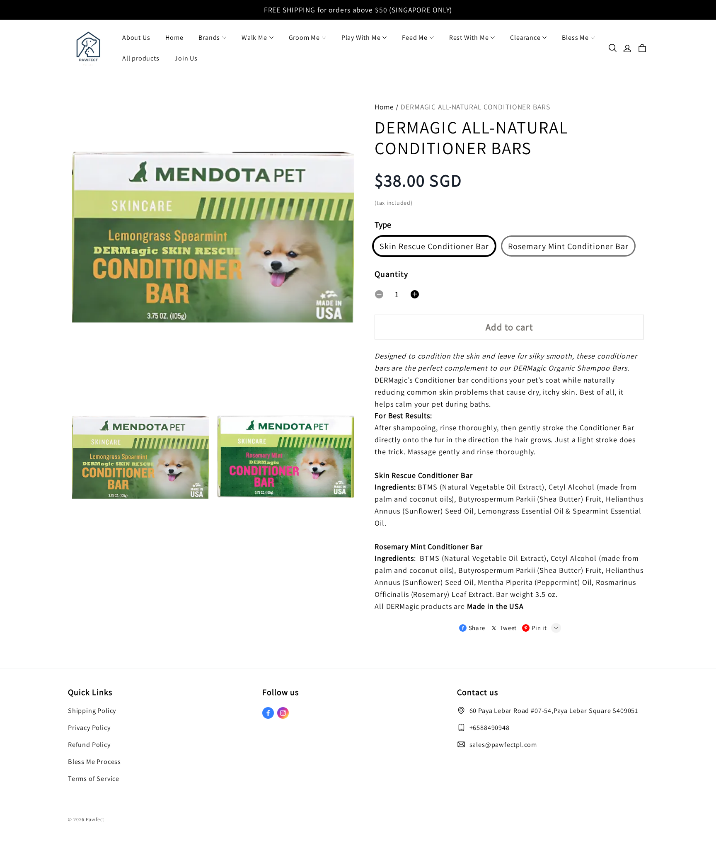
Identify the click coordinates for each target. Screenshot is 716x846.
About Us (136, 37)
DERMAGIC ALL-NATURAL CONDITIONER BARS (475, 107)
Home (174, 37)
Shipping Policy (92, 710)
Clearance (525, 37)
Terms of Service (93, 778)
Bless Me (575, 37)
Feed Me (415, 37)
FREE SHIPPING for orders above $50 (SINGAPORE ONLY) (358, 10)
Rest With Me (469, 37)
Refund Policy (89, 744)
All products (141, 58)
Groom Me (304, 37)
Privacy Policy (89, 727)
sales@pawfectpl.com (503, 744)
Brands (209, 37)
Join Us (186, 58)
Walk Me (254, 37)
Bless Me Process (94, 761)
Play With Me (361, 37)
